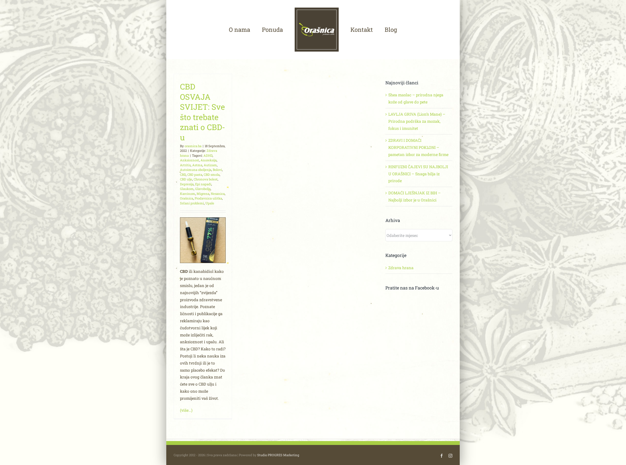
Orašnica (186, 198)
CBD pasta (194, 174)
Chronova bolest (206, 179)
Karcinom (187, 193)
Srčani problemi (192, 203)
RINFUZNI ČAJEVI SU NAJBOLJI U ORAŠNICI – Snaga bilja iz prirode (418, 173)
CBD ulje (186, 179)
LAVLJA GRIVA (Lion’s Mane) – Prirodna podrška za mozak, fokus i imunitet (416, 121)
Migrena (203, 193)
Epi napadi (203, 184)
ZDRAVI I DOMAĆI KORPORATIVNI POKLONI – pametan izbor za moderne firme (418, 147)
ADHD (207, 155)
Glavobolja (203, 189)
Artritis (185, 165)
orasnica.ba (193, 146)
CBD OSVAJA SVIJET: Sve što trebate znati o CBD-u (202, 112)
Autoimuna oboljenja (195, 169)
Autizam (210, 165)
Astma (197, 165)
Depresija (187, 184)
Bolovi (217, 169)
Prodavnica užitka (208, 198)
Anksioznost (189, 160)
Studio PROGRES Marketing (278, 455)
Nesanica (218, 193)
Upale (209, 203)
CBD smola (212, 174)
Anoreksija (209, 160)
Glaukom (187, 189)
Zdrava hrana (401, 267)
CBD (183, 174)
